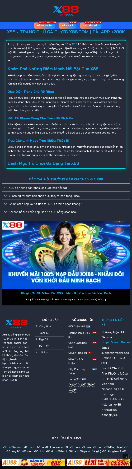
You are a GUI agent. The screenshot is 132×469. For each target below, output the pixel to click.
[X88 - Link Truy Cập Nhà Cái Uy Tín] (66, 11)
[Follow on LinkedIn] (89, 385)
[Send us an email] (75, 385)
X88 (5, 334)
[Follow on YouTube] (93, 385)
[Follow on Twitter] (71, 385)
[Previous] (2, 264)
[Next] (129, 264)
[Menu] (4, 11)
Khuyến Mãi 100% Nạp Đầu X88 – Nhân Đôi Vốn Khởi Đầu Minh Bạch (66, 293)
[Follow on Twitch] (75, 391)
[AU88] (33, 462)
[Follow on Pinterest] (84, 385)
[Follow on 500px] (71, 391)
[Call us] (80, 385)
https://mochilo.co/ (116, 342)
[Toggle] (5, 187)
